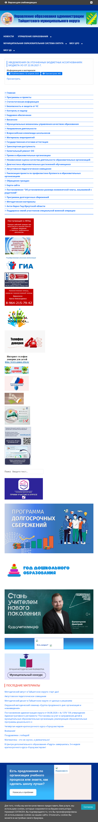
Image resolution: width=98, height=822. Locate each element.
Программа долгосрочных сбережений (28, 197)
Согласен (88, 807)
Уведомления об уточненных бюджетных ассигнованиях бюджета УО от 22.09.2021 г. (45, 64)
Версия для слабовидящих (22, 2)
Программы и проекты (19, 97)
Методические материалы (21, 201)
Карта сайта (13, 185)
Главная (11, 92)
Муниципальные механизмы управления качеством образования (43, 124)
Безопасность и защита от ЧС (22, 106)
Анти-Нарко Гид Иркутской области (26, 206)
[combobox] (27, 471)
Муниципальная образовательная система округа (33, 43)
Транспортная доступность (21, 146)
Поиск (8, 471)
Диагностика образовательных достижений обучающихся (39, 164)
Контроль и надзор (17, 110)
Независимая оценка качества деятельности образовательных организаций (48, 159)
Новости (8, 36)
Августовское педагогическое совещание (29, 168)
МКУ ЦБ (7, 50)
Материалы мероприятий (21, 137)
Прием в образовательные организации (29, 155)
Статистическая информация (23, 101)
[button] (91, 2)
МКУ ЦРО (74, 43)
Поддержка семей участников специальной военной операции (41, 210)
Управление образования (33, 36)
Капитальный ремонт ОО (20, 150)
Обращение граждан (18, 180)
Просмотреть (13, 78)
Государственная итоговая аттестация (27, 142)
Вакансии (12, 119)
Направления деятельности (21, 128)
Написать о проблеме (23, 792)
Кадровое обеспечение (19, 115)
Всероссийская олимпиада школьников (28, 133)
